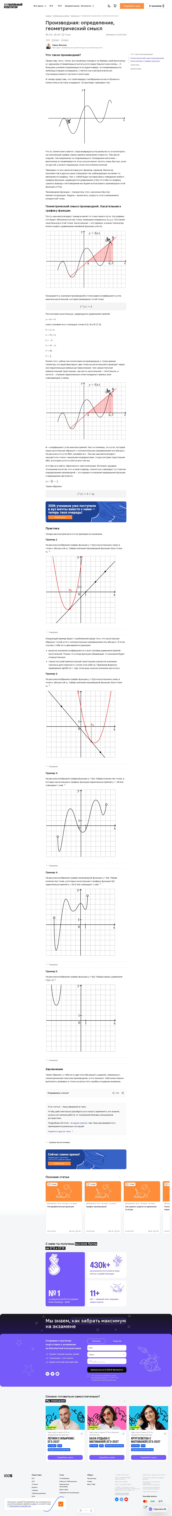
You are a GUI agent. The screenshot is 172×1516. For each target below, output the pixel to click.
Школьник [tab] (96, 1341)
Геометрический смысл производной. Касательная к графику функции (147, 59)
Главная (48, 16)
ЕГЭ (51, 6)
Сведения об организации (69, 1492)
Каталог (35, 1487)
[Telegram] (52, 1374)
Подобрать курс (132, 6)
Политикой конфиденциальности (104, 1380)
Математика (75, 16)
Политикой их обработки (20, 1506)
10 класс (35, 1484)
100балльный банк (39, 1493)
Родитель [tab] (117, 1341)
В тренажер (155, 6)
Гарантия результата (150, 1491)
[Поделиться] (122, 1093)
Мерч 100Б (91, 1484)
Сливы (89, 1481)
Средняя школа (72, 6)
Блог (33, 1496)
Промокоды (91, 1478)
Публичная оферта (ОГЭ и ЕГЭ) (154, 1475)
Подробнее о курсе (65, 1457)
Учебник (35, 1490)
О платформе (64, 1478)
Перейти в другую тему (59, 1131)
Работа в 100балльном (68, 1481)
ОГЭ (60, 6)
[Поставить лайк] (80, 1510)
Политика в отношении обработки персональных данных (151, 1483)
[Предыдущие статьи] (120, 1177)
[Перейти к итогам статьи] (86, 1510)
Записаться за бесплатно (107, 1370)
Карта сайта (63, 1489)
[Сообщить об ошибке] (91, 1510)
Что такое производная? (141, 54)
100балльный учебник (61, 16)
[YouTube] (57, 1374)
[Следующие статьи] (124, 1177)
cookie (33, 1504)
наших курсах (80, 1123)
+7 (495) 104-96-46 (122, 1475)
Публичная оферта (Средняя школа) (153, 1478)
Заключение (135, 69)
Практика (134, 65)
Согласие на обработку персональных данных (151, 1488)
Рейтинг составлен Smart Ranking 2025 (122, 1493)
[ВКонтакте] (47, 1374)
